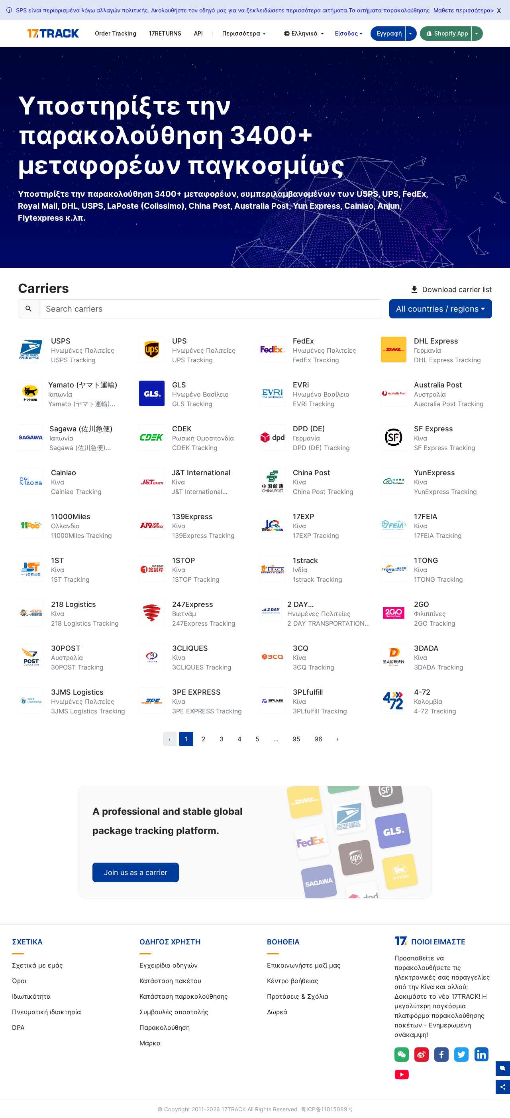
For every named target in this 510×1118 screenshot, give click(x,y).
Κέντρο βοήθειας (292, 981)
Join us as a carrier (135, 872)
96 (318, 739)
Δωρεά (277, 1012)
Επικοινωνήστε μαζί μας (304, 965)
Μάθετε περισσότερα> (464, 10)
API (198, 33)
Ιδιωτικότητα (31, 996)
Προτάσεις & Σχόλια (297, 996)
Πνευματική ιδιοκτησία (46, 1012)
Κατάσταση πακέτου (170, 981)
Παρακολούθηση (164, 1027)
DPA (18, 1027)
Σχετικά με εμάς (37, 965)
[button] (276, 739)
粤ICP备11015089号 (327, 1109)
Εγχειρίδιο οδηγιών (168, 965)
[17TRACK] (53, 34)
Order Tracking (115, 33)
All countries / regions (437, 309)
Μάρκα (150, 1043)
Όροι (19, 981)
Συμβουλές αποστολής (173, 1012)
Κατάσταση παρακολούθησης (183, 996)
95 (296, 739)
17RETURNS (165, 33)
